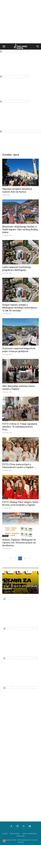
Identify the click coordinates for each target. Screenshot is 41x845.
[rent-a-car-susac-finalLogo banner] (20, 629)
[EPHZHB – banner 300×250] (20, 658)
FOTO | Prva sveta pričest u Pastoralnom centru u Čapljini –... (19, 466)
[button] (4, 46)
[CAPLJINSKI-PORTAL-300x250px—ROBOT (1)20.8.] (14, 52)
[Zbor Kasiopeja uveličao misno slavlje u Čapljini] (20, 371)
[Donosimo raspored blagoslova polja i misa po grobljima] (20, 332)
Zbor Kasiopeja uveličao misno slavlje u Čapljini (18, 387)
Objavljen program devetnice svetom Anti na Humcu (17, 190)
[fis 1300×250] (14, 112)
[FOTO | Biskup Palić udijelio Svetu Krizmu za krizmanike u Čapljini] (20, 487)
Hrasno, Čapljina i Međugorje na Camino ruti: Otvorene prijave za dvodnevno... (19, 542)
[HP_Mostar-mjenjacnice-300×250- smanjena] (20, 599)
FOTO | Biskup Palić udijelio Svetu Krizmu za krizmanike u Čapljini (20, 503)
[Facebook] (11, 826)
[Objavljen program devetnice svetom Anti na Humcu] (20, 172)
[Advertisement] (20, 21)
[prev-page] (11, 558)
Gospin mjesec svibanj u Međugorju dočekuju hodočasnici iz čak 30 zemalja (19, 307)
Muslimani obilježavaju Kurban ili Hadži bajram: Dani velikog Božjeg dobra (20, 229)
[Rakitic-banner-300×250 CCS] (14, 77)
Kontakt (4, 833)
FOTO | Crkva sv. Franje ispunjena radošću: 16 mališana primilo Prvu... (19, 426)
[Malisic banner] (20, 688)
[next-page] (29, 558)
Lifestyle (5, 536)
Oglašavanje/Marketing (29, 833)
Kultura (5, 185)
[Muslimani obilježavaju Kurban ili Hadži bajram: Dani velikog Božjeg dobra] (20, 211)
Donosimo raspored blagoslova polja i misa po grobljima (18, 350)
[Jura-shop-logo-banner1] (20, 132)
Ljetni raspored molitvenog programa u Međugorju (16, 268)
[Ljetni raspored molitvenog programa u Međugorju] (20, 252)
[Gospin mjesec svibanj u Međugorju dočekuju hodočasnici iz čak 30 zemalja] (20, 290)
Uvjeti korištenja (14, 833)
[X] (23, 826)
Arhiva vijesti (21, 836)
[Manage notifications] (4, 841)
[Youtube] (29, 826)
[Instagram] (17, 826)
